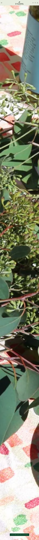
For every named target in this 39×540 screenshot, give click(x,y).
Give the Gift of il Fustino (19, 534)
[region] (19, 272)
